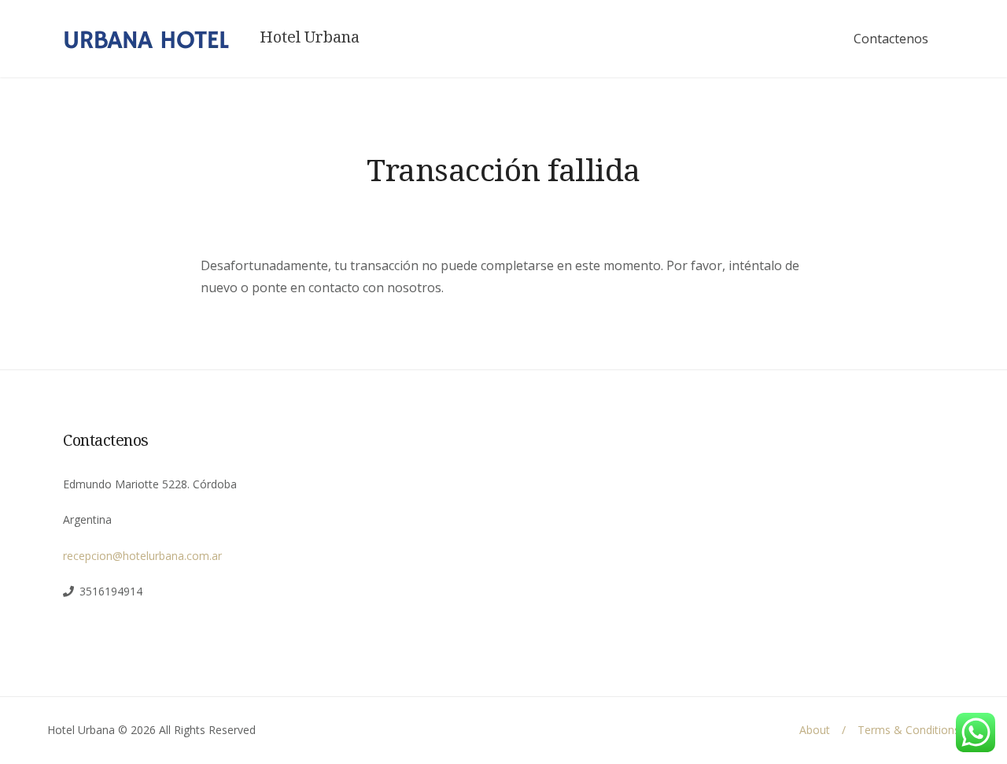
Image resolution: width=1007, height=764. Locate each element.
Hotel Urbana (310, 37)
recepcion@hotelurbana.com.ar (142, 555)
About (814, 729)
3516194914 (110, 591)
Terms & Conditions (909, 729)
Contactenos (891, 38)
